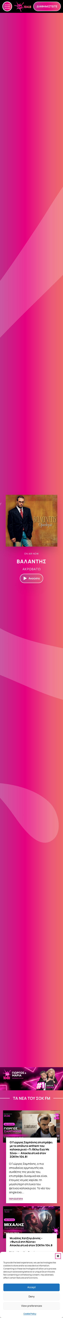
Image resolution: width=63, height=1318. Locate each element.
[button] (58, 1256)
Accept (31, 1287)
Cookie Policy (30, 1313)
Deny (32, 1296)
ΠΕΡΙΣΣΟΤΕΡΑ (16, 1198)
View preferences (31, 1306)
